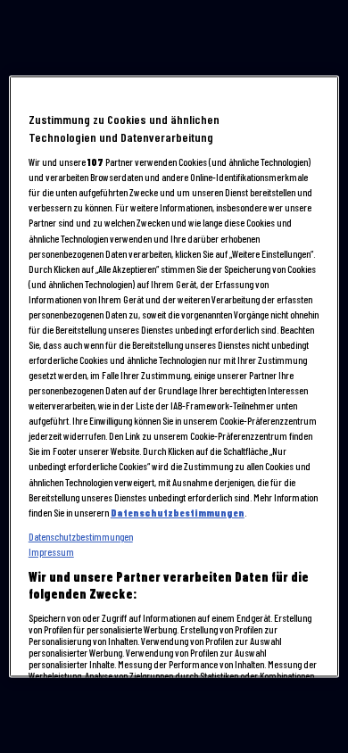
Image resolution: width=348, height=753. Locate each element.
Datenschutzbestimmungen (177, 512)
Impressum (51, 552)
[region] (174, 376)
